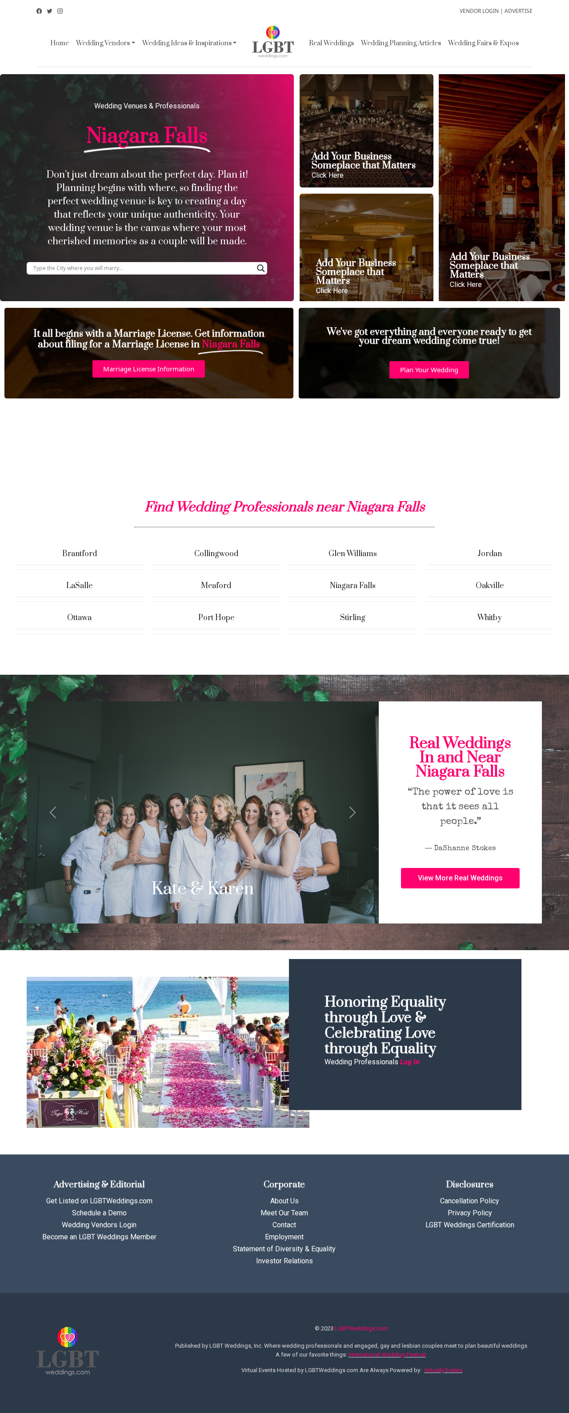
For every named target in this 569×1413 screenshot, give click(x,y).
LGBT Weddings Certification (469, 1225)
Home (59, 43)
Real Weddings (331, 43)
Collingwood (216, 554)
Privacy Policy (470, 1213)
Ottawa (79, 618)
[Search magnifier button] (261, 268)
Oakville (490, 586)
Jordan (489, 554)
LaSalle (79, 586)
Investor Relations (284, 1261)
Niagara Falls (353, 586)
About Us (284, 1201)
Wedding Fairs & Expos (483, 43)
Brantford (79, 554)
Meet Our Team (284, 1213)
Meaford (216, 586)
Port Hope (216, 618)
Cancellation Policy (469, 1201)
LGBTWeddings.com (361, 1328)
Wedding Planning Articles (401, 43)
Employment (284, 1237)
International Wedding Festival (387, 1354)
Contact (284, 1225)
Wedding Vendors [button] (103, 43)
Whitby (489, 618)
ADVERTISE (519, 11)
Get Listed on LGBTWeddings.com (99, 1201)
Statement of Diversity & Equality (284, 1249)
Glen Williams (353, 554)
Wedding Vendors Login (99, 1225)
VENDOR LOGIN (479, 11)
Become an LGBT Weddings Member (99, 1237)
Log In (410, 1062)
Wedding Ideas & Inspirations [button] (187, 43)
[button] (148, 369)
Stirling (352, 618)
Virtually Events (443, 1370)
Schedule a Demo (99, 1213)
